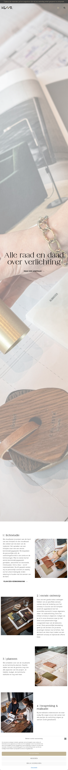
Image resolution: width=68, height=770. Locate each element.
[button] (65, 739)
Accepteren (34, 753)
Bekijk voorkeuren (34, 763)
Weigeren (34, 758)
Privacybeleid (34, 767)
